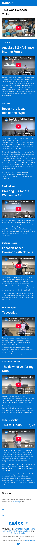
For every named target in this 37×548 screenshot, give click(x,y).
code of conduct (30, 540)
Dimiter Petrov (15, 531)
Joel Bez (27, 531)
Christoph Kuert (22, 529)
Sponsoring (16, 502)
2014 (3, 516)
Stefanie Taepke (18, 533)
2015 (3, 509)
